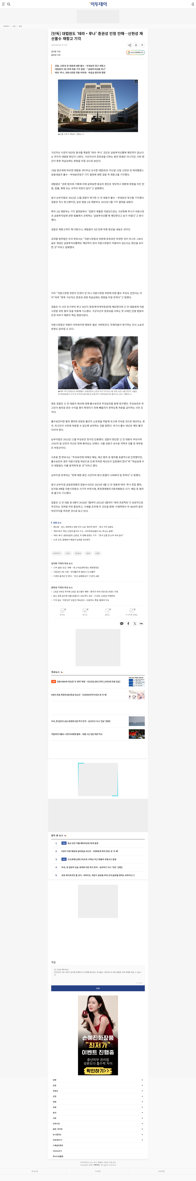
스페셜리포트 (58, 1145)
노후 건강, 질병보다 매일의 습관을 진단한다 (71, 539)
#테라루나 (57, 553)
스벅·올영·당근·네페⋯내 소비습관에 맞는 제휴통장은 (76, 567)
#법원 (88, 553)
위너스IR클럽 (58, 1156)
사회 (14, 26)
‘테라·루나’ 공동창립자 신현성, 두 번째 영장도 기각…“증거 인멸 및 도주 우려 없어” (88, 535)
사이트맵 (161, 1171)
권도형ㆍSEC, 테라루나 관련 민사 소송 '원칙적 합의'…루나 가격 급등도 (83, 526)
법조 (20, 26)
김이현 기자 (55, 51)
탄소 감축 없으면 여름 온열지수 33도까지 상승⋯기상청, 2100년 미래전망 (84, 595)
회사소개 (34, 1171)
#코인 (68, 553)
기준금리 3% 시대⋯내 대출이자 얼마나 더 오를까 (74, 571)
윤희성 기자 (55, 55)
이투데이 (6, 26)
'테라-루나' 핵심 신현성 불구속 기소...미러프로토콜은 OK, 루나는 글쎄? (83, 531)
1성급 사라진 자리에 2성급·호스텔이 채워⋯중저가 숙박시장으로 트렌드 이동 (85, 591)
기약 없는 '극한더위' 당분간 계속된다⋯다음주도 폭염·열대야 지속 (81, 600)
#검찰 (97, 553)
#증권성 (78, 553)
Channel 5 (57, 1150)
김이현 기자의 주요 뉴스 (62, 563)
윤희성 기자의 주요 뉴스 (62, 587)
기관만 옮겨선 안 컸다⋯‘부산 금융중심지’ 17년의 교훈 (76, 576)
